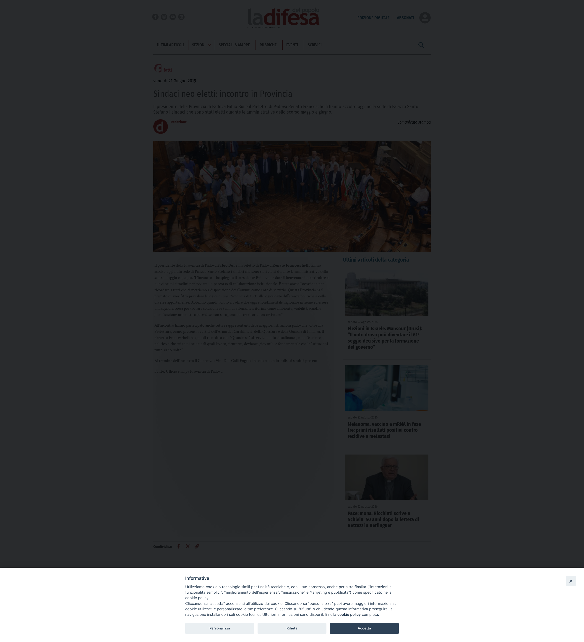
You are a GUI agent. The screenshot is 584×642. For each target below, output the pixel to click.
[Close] (571, 581)
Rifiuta (292, 628)
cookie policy (349, 614)
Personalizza (219, 628)
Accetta (364, 628)
